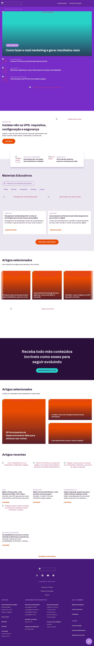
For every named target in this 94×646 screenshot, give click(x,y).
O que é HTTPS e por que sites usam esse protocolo (28, 61)
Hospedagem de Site (70, 489)
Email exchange (51, 617)
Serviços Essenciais (52, 604)
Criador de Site (51, 609)
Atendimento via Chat (78, 635)
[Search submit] (2, 9)
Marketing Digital (6, 607)
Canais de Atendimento (78, 630)
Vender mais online (6, 609)
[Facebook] (53, 575)
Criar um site (5, 617)
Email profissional (52, 614)
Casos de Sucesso (77, 609)
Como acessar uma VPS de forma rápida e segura (28, 79)
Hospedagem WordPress (32, 609)
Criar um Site (14, 68)
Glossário (4, 621)
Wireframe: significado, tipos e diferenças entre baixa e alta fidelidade (35, 70)
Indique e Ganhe (51, 626)
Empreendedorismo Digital (9, 604)
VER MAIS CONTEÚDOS (47, 556)
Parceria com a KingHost (54, 621)
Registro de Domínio (52, 607)
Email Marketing (12, 45)
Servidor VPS (6, 122)
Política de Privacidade (47, 591)
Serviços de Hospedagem (18, 77)
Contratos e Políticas (47, 587)
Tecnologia (4, 631)
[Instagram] (37, 575)
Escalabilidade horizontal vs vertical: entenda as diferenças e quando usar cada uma (15, 537)
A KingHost (75, 614)
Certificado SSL (51, 612)
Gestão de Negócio (6, 612)
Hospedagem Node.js (31, 612)
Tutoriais (4, 626)
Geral (4, 489)
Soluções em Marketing (32, 626)
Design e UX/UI (5, 636)
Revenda (49, 624)
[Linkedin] (42, 575)
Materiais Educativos (78, 604)
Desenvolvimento (16, 59)
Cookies (47, 595)
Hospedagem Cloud (30, 614)
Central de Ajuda (76, 625)
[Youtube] (48, 575)
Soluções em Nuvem (31, 619)
